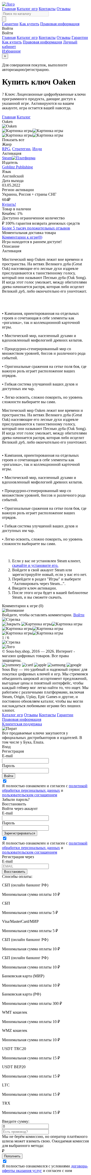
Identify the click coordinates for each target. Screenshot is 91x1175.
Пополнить (12, 1156)
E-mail (7, 756)
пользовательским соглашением (29, 795)
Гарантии (10, 24)
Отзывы (64, 9)
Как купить (29, 24)
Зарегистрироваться (19, 833)
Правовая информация (59, 24)
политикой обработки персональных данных (44, 788)
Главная (9, 9)
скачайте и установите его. (35, 565)
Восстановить (14, 872)
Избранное (11, 51)
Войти (78, 615)
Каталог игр (27, 9)
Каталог (24, 117)
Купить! (9, 204)
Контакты (47, 9)
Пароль (8, 765)
